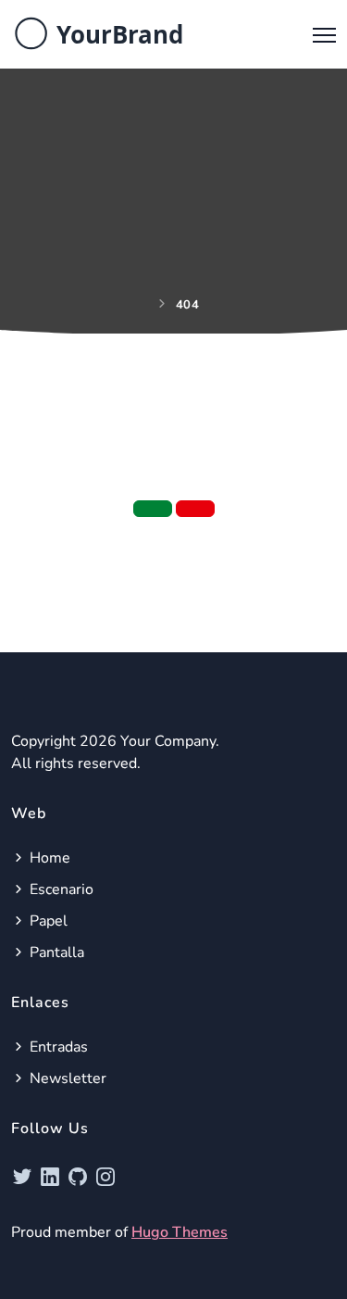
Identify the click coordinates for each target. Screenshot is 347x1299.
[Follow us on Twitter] (25, 1177)
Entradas (57, 1047)
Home (48, 858)
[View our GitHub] (80, 1177)
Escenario (59, 889)
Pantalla (55, 952)
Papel (47, 921)
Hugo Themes (179, 1232)
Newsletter (66, 1078)
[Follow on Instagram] (105, 1177)
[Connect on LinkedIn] (53, 1177)
